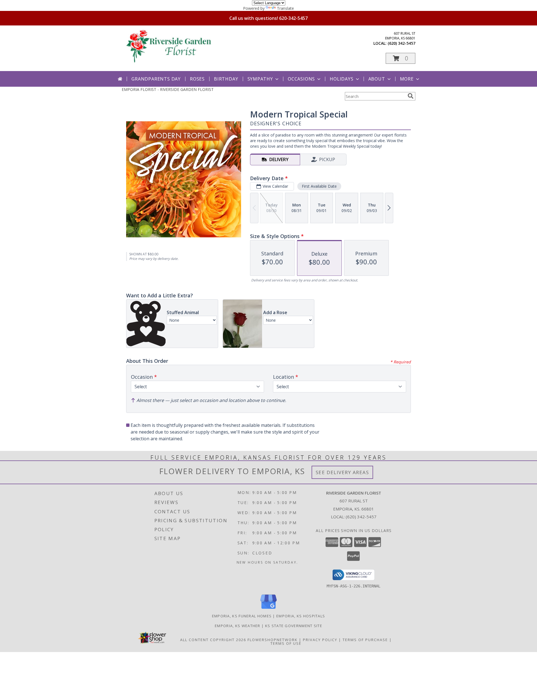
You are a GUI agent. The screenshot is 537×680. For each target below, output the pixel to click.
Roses (197, 79)
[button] (400, 58)
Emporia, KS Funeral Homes (242, 615)
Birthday (226, 79)
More (407, 79)
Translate (285, 8)
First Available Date (319, 186)
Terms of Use (286, 643)
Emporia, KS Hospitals (300, 615)
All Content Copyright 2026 (213, 639)
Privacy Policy (320, 639)
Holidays (341, 79)
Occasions (301, 79)
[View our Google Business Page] (268, 609)
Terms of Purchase (365, 639)
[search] (410, 96)
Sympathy (260, 79)
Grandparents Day (156, 79)
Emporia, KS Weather (237, 625)
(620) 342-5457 (401, 43)
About (376, 79)
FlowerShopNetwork (273, 639)
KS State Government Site (293, 625)
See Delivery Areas (342, 472)
